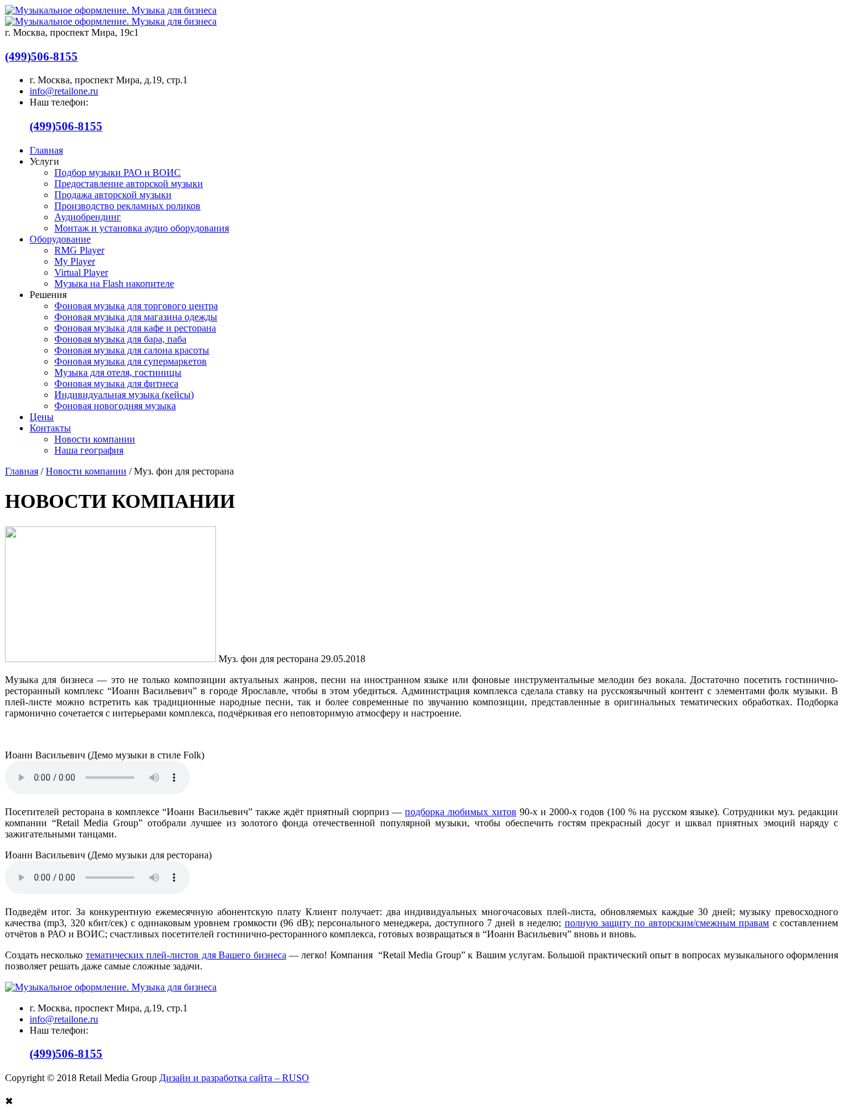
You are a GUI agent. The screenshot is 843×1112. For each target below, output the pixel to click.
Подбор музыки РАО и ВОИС (117, 172)
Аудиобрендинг (87, 217)
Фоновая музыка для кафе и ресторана (135, 328)
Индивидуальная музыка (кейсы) (124, 394)
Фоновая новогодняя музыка (115, 405)
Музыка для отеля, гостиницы (117, 372)
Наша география (88, 450)
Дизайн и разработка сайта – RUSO (234, 1078)
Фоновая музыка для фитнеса (116, 383)
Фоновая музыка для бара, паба (120, 339)
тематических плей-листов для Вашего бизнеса (186, 955)
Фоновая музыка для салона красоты (131, 350)
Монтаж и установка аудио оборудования (141, 228)
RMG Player (79, 250)
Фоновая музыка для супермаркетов (130, 361)
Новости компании (94, 439)
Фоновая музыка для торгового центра (136, 306)
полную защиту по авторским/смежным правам (667, 923)
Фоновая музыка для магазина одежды (135, 317)
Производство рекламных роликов (127, 206)
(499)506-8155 (41, 56)
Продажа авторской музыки (113, 194)
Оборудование (60, 239)
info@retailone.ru (64, 91)
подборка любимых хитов (460, 812)
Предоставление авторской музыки (128, 183)
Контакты (50, 428)
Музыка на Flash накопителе (114, 283)
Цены (42, 417)
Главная (46, 150)
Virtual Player (81, 272)
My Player (74, 261)
